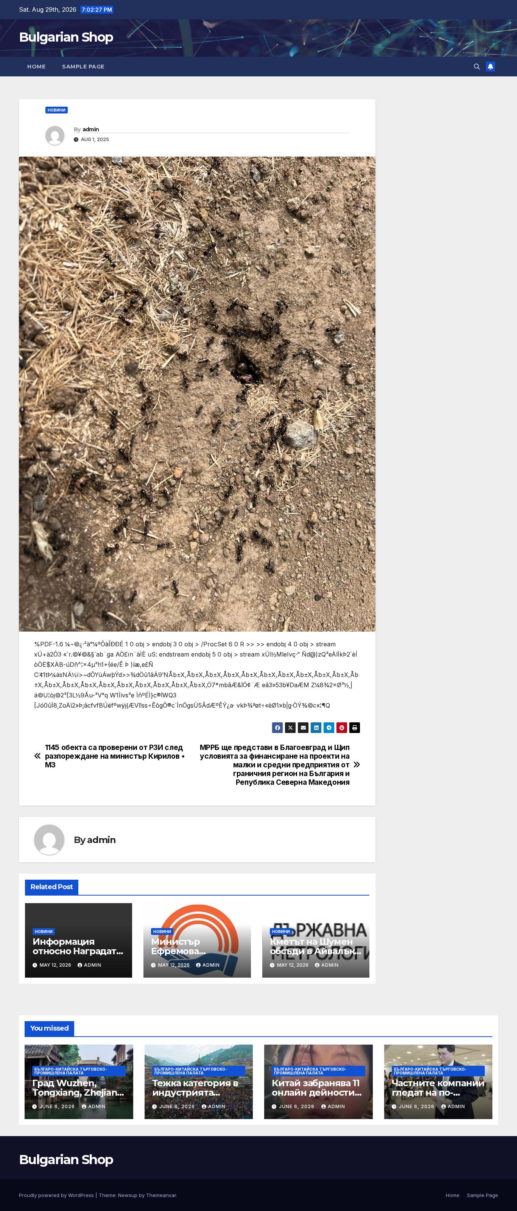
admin (91, 129)
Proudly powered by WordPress (57, 1195)
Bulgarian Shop (66, 37)
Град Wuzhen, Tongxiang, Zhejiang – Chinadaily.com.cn (77, 1092)
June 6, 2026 (57, 1106)
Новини (56, 110)
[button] (477, 66)
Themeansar (161, 1195)
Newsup (127, 1195)
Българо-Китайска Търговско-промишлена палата (70, 1071)
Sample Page (83, 66)
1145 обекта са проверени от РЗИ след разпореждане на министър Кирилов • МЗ (115, 756)
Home (36, 66)
